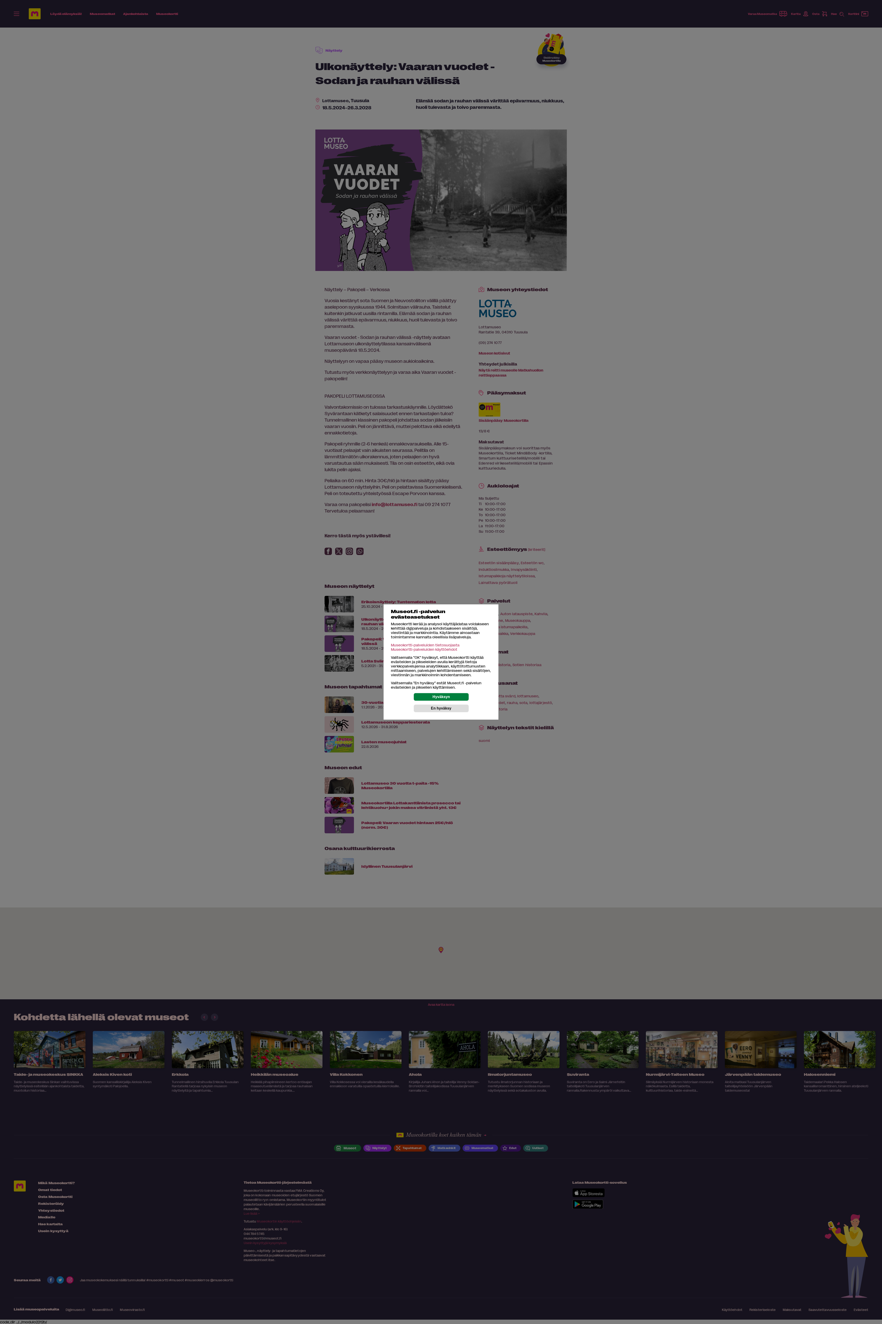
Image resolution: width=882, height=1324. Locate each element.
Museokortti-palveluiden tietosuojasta (425, 645)
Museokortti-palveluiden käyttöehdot (424, 649)
